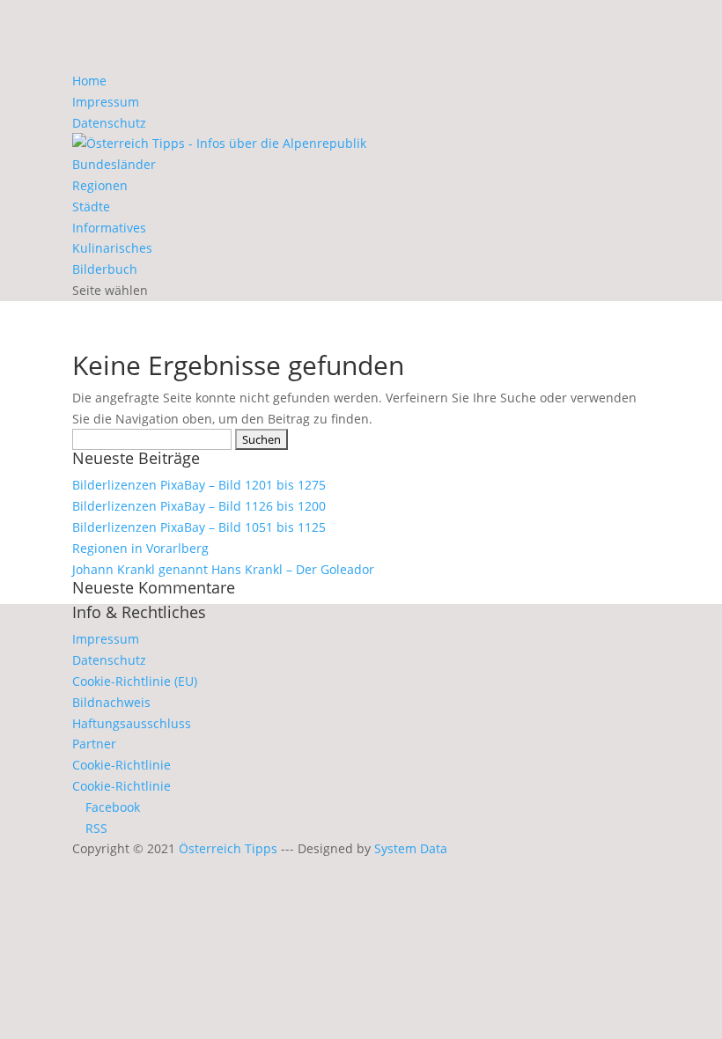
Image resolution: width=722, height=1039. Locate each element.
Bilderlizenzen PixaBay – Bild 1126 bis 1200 (199, 505)
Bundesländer (114, 164)
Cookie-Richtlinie (121, 764)
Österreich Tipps (228, 848)
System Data (410, 848)
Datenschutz (109, 122)
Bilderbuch (104, 269)
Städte (91, 206)
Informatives (109, 227)
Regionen (100, 185)
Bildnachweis (111, 702)
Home (89, 80)
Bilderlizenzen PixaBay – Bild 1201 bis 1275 (199, 484)
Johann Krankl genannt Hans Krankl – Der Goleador (223, 569)
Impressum (105, 101)
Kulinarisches (112, 247)
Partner (94, 743)
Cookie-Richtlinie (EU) (134, 681)
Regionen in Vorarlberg (140, 548)
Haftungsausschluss (131, 723)
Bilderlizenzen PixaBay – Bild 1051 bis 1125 (199, 527)
